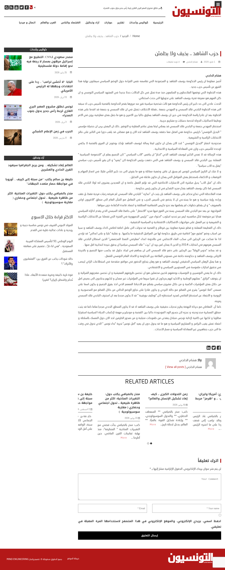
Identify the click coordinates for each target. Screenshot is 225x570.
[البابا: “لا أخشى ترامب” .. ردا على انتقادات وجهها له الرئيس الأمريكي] (13, 88)
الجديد (125, 36)
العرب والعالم (48, 22)
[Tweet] (214, 347)
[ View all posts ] (175, 367)
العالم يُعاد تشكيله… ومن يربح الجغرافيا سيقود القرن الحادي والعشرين (40, 167)
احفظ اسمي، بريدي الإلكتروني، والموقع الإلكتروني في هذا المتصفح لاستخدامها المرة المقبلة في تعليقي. (149, 523)
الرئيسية (158, 22)
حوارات (108, 22)
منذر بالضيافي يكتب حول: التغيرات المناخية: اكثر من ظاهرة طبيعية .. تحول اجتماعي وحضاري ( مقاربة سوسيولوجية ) (102, 402)
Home (136, 36)
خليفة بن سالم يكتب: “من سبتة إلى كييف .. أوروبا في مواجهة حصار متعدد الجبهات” (39, 181)
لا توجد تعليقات (173, 62)
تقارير (120, 22)
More (107, 438)
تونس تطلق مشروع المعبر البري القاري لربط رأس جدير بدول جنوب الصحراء (132, 8)
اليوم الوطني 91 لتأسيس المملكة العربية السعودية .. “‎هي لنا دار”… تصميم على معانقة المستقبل (48, 246)
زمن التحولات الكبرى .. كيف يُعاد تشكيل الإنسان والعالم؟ (151, 396)
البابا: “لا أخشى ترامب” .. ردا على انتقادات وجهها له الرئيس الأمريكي (51, 86)
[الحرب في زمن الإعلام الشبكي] (13, 138)
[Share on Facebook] (219, 347)
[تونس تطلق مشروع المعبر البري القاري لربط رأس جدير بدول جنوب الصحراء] (13, 113)
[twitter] (22, 7)
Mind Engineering (18, 559)
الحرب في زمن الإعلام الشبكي (52, 131)
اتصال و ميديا (27, 22)
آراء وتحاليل (92, 22)
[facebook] (27, 7)
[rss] (11, 7)
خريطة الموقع (73, 559)
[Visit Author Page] (210, 368)
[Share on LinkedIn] (209, 347)
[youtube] (16, 7)
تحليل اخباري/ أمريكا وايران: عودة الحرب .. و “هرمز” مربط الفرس (198, 398)
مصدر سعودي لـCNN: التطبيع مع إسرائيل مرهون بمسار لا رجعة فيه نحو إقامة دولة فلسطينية (50, 61)
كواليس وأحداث (138, 22)
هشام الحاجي (192, 62)
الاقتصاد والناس (71, 22)
